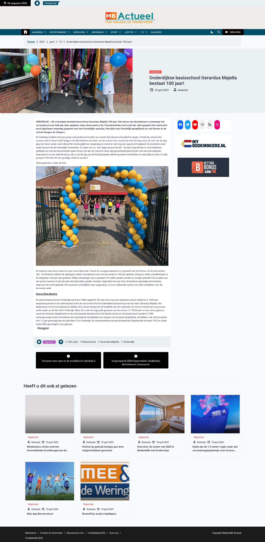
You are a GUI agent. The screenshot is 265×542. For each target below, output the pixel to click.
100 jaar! (73, 341)
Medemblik (98, 32)
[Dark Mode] (211, 32)
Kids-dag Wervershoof (40, 513)
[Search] (218, 32)
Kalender (156, 32)
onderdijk (129, 341)
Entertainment (58, 32)
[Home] (25, 32)
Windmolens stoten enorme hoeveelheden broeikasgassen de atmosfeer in (47, 450)
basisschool (89, 341)
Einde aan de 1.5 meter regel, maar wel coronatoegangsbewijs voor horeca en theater (215, 450)
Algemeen (37, 32)
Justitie (129, 32)
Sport (114, 32)
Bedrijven (79, 32)
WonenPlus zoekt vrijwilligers (99, 513)
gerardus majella (109, 341)
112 (142, 32)
